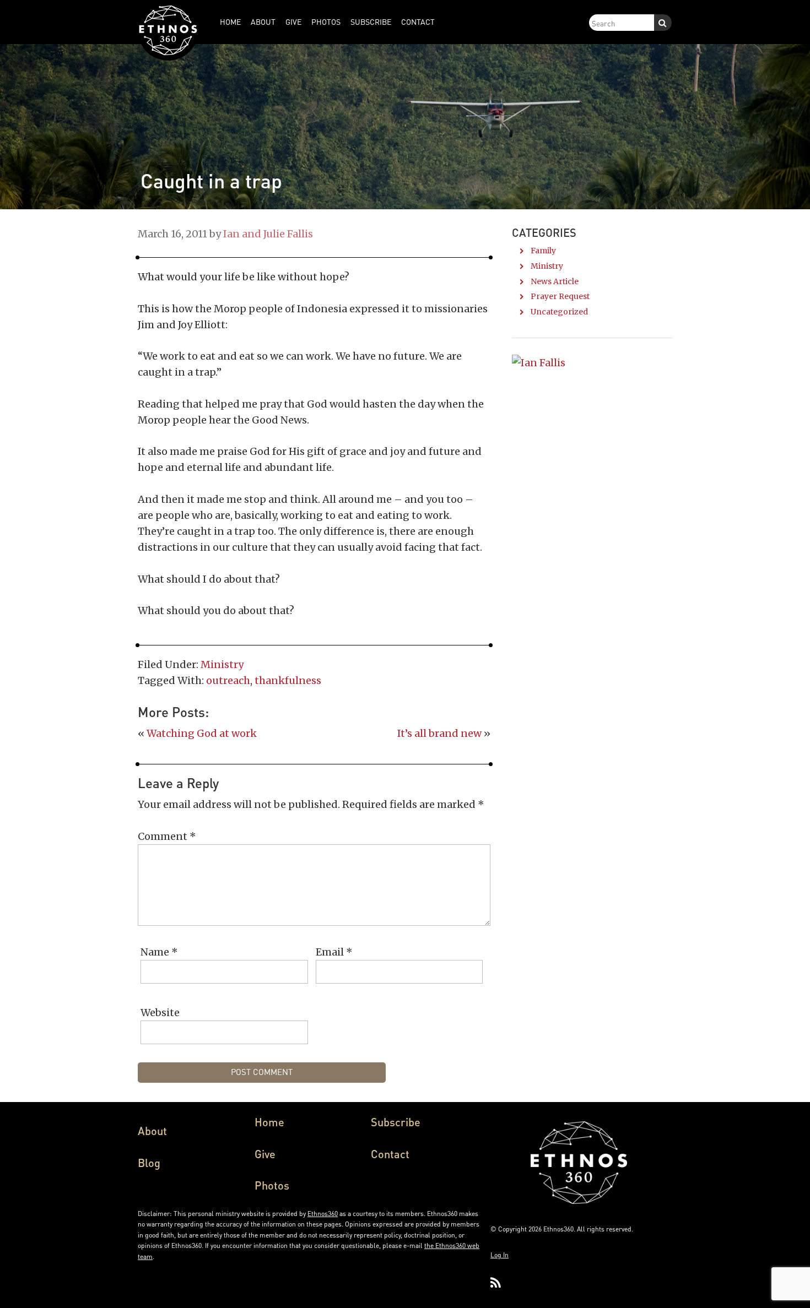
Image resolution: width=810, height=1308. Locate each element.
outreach (228, 680)
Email (334, 952)
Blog (149, 1162)
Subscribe (395, 1122)
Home (269, 1122)
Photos (272, 1185)
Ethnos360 (322, 1213)
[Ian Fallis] (538, 362)
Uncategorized (559, 312)
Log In (499, 1255)
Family (543, 251)
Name (159, 952)
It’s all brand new (439, 733)
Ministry (222, 664)
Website (160, 1012)
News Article (555, 281)
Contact (390, 1154)
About (152, 1131)
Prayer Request (560, 296)
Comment (167, 836)
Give (265, 1154)
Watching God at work (202, 733)
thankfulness (288, 680)
